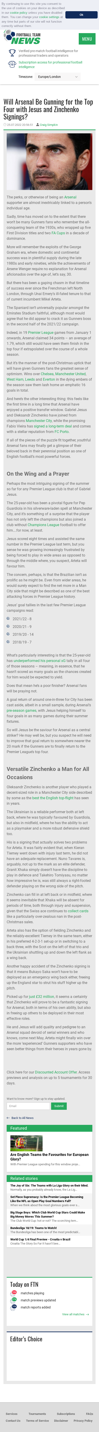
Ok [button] (81, 14)
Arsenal (70, 197)
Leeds (30, 379)
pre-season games (21, 710)
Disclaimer (61, 1420)
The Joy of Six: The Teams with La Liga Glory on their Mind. (49, 1185)
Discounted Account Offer (56, 1072)
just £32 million (41, 996)
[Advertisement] (49, 1262)
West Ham (15, 379)
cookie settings (49, 17)
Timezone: (25, 77)
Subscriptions (66, 1414)
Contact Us (13, 1420)
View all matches (73, 1314)
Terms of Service (37, 1420)
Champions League (43, 525)
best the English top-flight (52, 798)
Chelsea (47, 374)
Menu (87, 39)
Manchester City (39, 421)
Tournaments (37, 1414)
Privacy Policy (83, 1420)
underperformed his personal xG (40, 661)
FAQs (89, 1414)
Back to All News (22, 1118)
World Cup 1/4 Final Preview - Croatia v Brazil (40, 1239)
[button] (33, 26)
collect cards (78, 911)
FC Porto (62, 432)
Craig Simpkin (49, 125)
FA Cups (58, 233)
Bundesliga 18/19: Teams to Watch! (33, 1228)
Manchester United (70, 374)
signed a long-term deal (53, 426)
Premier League (40, 332)
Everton (49, 379)
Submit (59, 1106)
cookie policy (18, 12)
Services (11, 1414)
